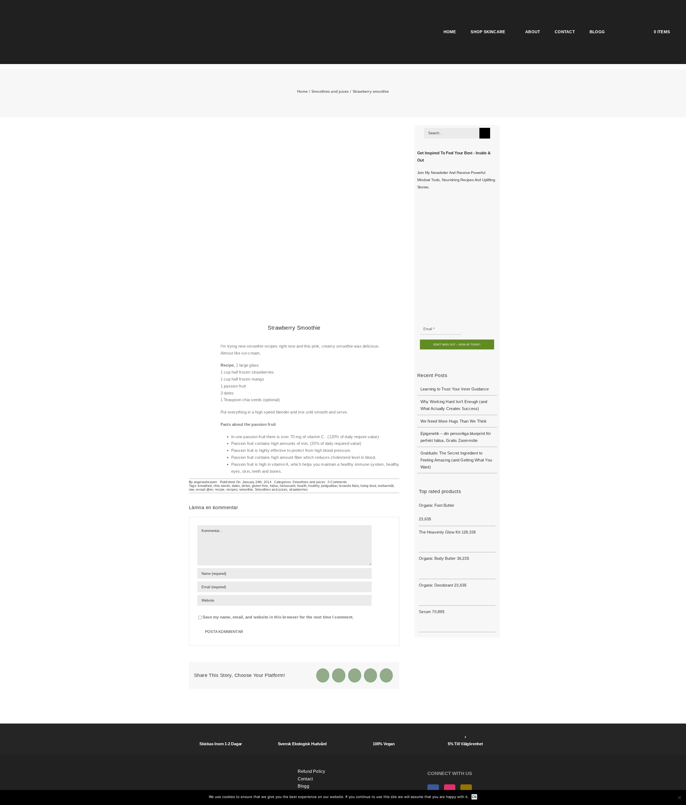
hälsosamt (287, 486)
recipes (232, 489)
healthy (313, 486)
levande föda (349, 486)
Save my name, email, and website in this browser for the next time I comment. (278, 617)
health (302, 486)
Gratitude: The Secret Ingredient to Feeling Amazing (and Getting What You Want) (456, 460)
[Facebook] (323, 675)
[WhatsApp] (370, 675)
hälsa (274, 486)
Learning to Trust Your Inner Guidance (454, 389)
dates (236, 486)
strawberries (298, 489)
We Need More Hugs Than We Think (453, 421)
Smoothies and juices (308, 482)
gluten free (260, 486)
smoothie (246, 489)
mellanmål (386, 486)
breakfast (205, 486)
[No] (679, 797)
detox (246, 486)
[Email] (386, 675)
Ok (474, 797)
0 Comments (337, 482)
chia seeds (222, 486)
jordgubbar (329, 486)
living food (368, 486)
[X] (338, 675)
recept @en (204, 489)
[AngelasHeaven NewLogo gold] (234, 758)
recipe (220, 489)
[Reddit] (355, 675)
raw (191, 489)
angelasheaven (205, 482)
